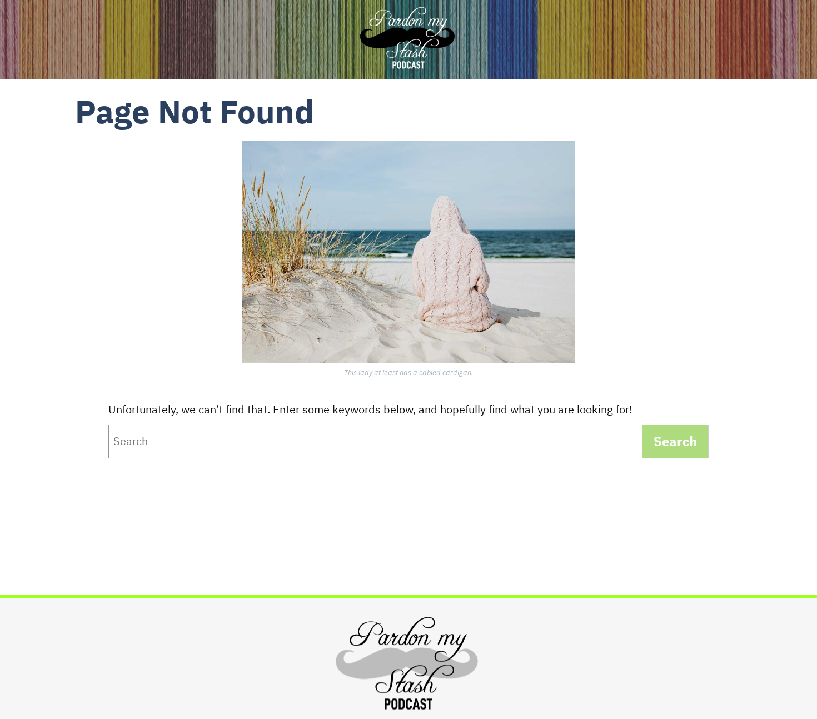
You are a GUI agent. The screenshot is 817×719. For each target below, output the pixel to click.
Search (675, 441)
